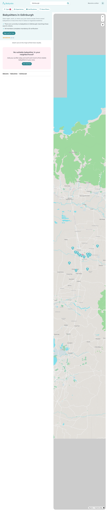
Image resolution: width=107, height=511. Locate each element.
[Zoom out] (102, 20)
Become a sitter (93, 3)
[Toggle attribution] (104, 508)
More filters (45, 9)
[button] (87, 269)
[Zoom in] (102, 16)
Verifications (32, 9)
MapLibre (91, 508)
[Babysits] (8, 3)
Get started (27, 64)
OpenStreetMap (98, 508)
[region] (80, 262)
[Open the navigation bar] (102, 3)
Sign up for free (9, 33)
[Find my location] (102, 24)
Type (7, 9)
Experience (19, 9)
